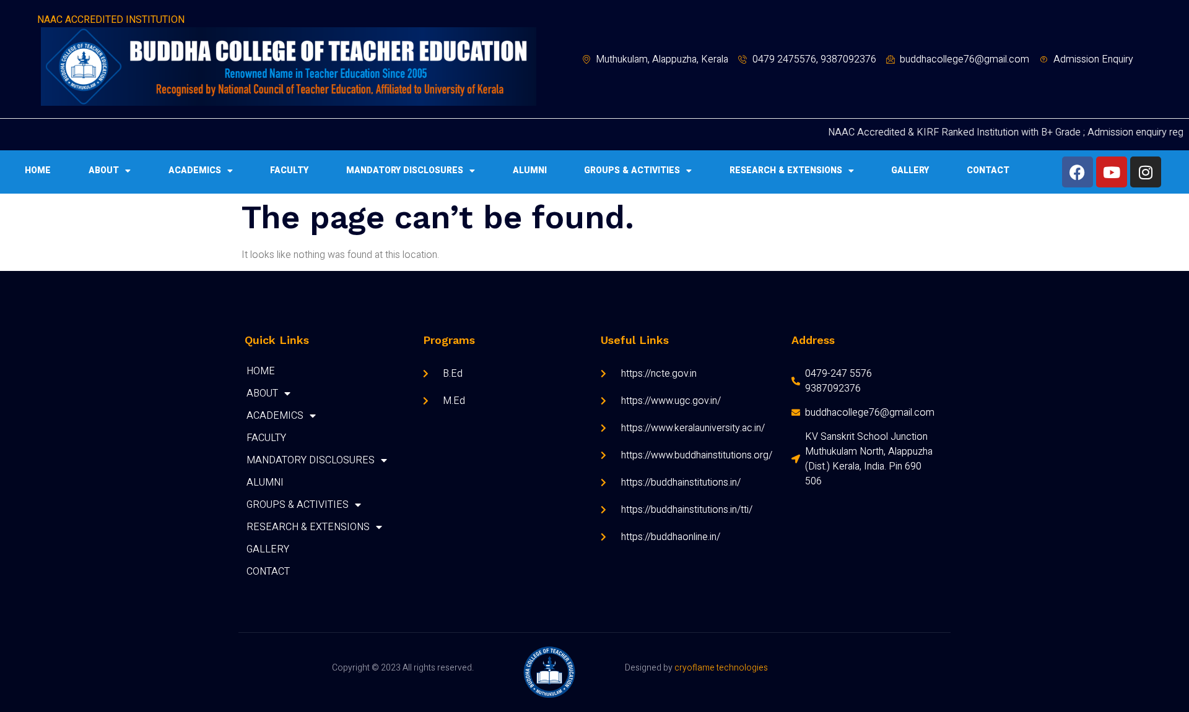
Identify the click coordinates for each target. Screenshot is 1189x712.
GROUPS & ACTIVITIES (632, 170)
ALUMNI (530, 170)
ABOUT (104, 170)
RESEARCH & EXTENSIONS (786, 170)
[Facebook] (1077, 172)
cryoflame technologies (720, 667)
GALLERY (910, 170)
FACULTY (289, 170)
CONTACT (988, 170)
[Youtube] (1111, 172)
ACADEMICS (194, 170)
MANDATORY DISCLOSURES (404, 170)
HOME (38, 170)
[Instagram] (1145, 172)
